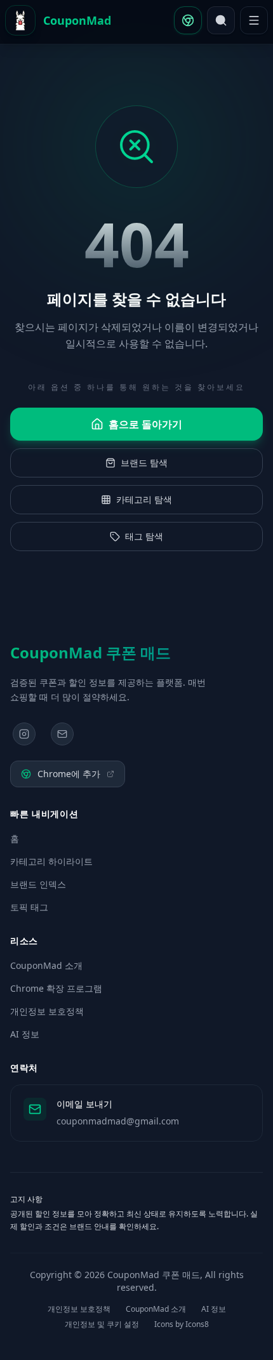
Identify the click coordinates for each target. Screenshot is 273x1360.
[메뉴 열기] (254, 20)
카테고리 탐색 (144, 499)
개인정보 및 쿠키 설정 (102, 1324)
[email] (62, 734)
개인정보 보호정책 (47, 1011)
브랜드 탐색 (144, 463)
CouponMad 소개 (46, 965)
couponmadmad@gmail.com (118, 1121)
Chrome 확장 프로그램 (56, 988)
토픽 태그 (29, 907)
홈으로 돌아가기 (145, 424)
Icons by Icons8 (181, 1324)
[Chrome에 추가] (188, 20)
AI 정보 (24, 1034)
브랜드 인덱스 (38, 884)
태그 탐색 (144, 536)
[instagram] (24, 734)
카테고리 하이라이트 (51, 861)
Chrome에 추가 (68, 774)
